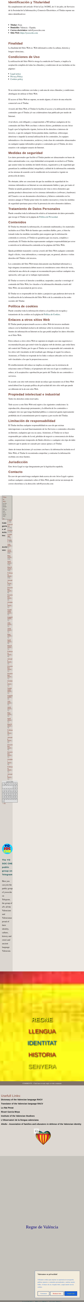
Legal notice (15, 73)
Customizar (43, 1293)
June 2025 (9, 629)
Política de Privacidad (48, 216)
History (9, 530)
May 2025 (9, 635)
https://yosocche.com (29, 32)
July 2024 (9, 702)
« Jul (4, 803)
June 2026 (9, 551)
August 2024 (9, 696)
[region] (57, 1284)
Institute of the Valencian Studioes (18, 1116)
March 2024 (9, 725)
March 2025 (9, 646)
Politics (9, 541)
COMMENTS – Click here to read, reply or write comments (42, 1083)
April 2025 (9, 641)
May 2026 (9, 556)
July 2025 (9, 623)
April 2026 (9, 562)
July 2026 (9, 545)
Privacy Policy (16, 76)
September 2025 (9, 611)
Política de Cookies (52, 314)
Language (9, 535)
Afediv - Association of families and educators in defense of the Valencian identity (41, 1124)
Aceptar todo (71, 1293)
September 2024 (9, 689)
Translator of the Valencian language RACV (22, 1104)
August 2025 (9, 618)
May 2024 (9, 713)
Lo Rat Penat (7, 1108)
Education (9, 525)
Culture (9, 521)
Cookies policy (16, 79)
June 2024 (9, 708)
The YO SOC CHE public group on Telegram (7, 867)
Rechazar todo (57, 1293)
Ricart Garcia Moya (10, 1112)
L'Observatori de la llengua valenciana (20, 1120)
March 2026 (9, 568)
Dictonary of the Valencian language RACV (22, 1099)
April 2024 (9, 719)
